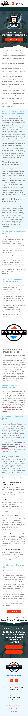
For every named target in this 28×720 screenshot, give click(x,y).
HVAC (9, 465)
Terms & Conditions (14, 708)
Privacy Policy (14, 711)
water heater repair (7, 407)
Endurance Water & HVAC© (11, 688)
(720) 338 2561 (19, 3)
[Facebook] (11, 680)
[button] (14, 9)
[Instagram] (16, 680)
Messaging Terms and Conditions (14, 705)
